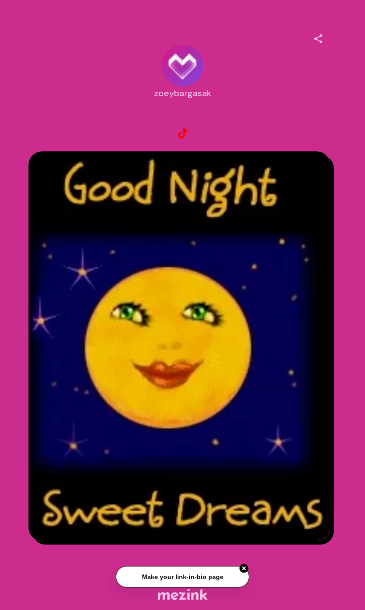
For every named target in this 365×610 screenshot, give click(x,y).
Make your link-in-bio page (182, 577)
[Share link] (318, 37)
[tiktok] (182, 134)
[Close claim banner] (243, 569)
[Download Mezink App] (182, 594)
